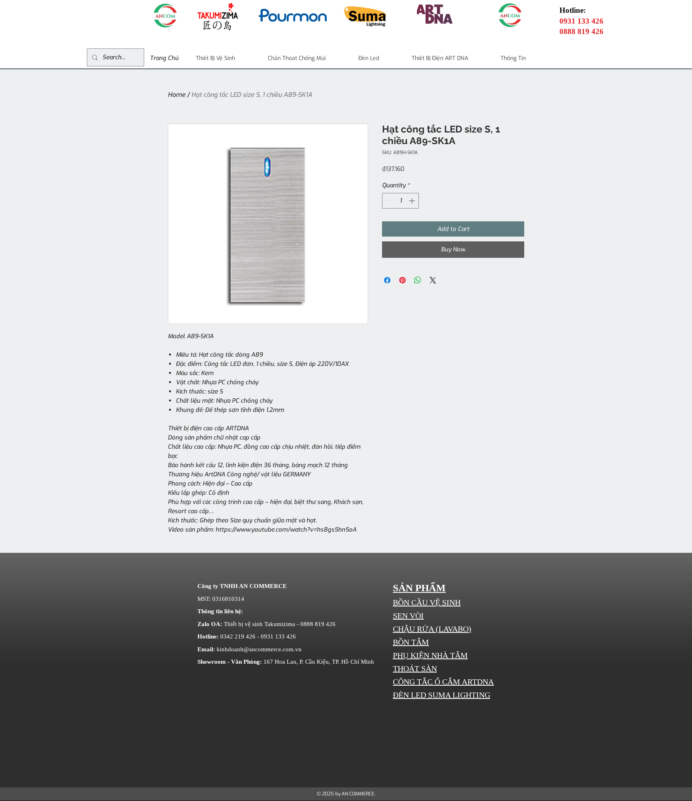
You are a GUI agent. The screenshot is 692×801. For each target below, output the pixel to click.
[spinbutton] (400, 200)
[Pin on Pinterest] (402, 280)
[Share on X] (433, 280)
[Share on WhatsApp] (417, 280)
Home (176, 94)
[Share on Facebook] (387, 280)
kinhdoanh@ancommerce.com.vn (259, 649)
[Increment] (412, 200)
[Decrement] (388, 200)
